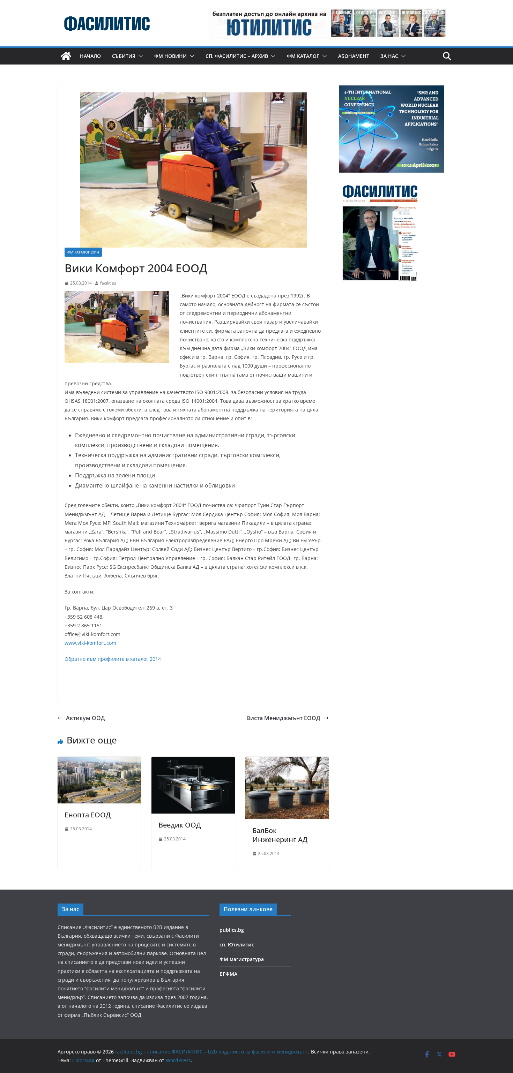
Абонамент (353, 56)
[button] (139, 56)
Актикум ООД (85, 718)
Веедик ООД (179, 825)
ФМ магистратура (242, 959)
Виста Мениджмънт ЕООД (283, 718)
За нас (389, 56)
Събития (123, 56)
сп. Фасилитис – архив (237, 56)
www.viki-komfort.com (90, 643)
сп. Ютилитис (237, 944)
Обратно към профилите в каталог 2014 (113, 659)
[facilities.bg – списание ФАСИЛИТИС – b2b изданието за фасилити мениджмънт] (66, 56)
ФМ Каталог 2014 (83, 252)
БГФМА (228, 973)
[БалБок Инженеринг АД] (287, 761)
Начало (90, 56)
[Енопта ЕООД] (99, 761)
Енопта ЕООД (88, 814)
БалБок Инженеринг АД (279, 835)
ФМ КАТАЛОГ (303, 56)
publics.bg (232, 930)
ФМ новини (170, 56)
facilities (108, 283)
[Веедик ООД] (193, 761)
